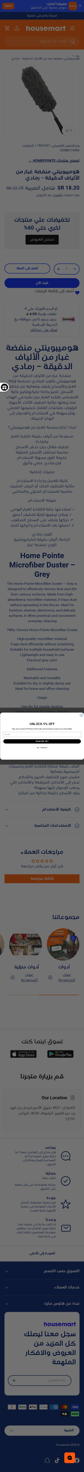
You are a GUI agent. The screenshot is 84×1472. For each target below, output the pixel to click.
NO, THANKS (42, 748)
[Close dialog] (81, 715)
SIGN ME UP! (41, 741)
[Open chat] (69, 1457)
